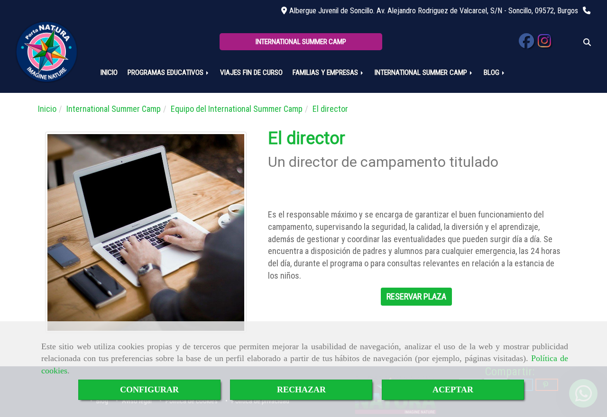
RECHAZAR (301, 389)
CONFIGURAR (149, 389)
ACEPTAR (452, 389)
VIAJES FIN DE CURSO (251, 72)
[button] (301, 41)
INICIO (109, 72)
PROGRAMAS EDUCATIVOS (166, 72)
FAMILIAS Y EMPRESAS (326, 72)
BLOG (492, 72)
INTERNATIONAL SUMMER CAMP (422, 72)
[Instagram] (544, 43)
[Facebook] (526, 43)
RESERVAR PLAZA (416, 296)
